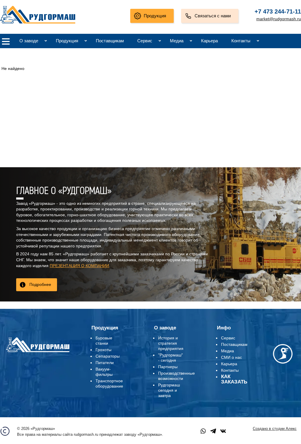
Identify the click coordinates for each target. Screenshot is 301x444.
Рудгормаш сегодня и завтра (169, 390)
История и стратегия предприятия (170, 343)
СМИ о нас (231, 357)
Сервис (144, 40)
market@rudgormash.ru (278, 18)
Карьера (209, 40)
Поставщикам (110, 40)
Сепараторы (108, 356)
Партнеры (168, 366)
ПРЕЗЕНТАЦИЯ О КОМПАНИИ (79, 265)
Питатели (105, 362)
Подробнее (40, 284)
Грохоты (103, 349)
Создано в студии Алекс (275, 429)
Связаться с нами (213, 15)
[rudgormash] (37, 352)
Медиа (176, 40)
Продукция (155, 15)
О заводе (28, 40)
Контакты (240, 40)
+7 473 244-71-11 (278, 11)
